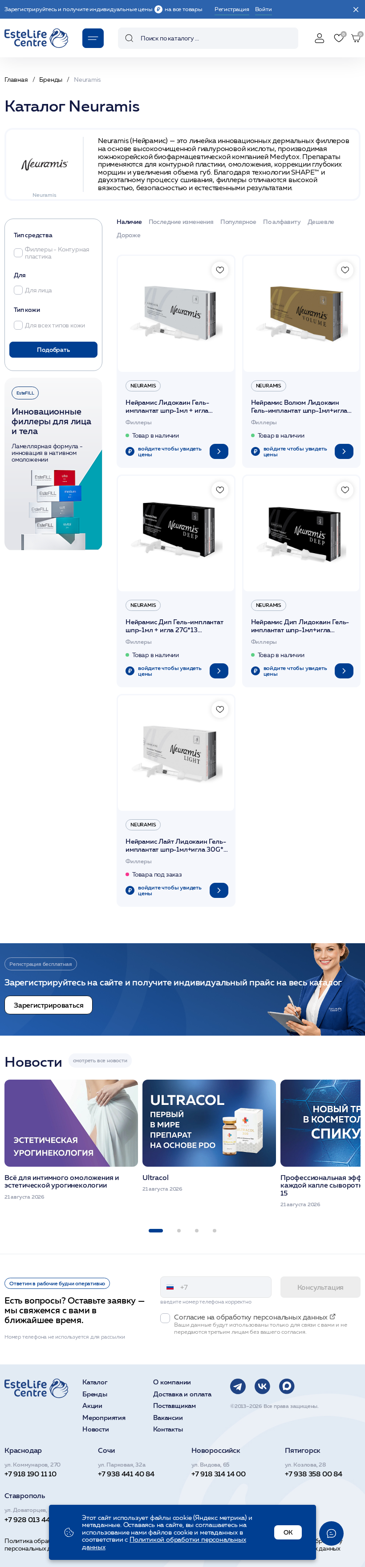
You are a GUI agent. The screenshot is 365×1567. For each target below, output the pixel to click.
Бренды (94, 1394)
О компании (172, 1382)
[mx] (287, 1386)
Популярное (238, 222)
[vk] (262, 1386)
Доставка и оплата (182, 1394)
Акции (92, 1406)
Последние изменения (181, 222)
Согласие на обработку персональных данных (309, 1544)
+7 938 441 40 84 (126, 1473)
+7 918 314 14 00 (218, 1473)
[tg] (238, 1386)
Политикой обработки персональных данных (164, 1543)
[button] (156, 1230)
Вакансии (167, 1418)
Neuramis (143, 386)
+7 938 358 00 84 (313, 1473)
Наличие (129, 222)
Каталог (95, 1382)
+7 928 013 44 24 (32, 1519)
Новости (95, 1429)
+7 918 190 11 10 (30, 1473)
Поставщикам (174, 1406)
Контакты (167, 1429)
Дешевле (321, 222)
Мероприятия (104, 1418)
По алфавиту (282, 222)
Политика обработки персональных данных (36, 1544)
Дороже (129, 235)
